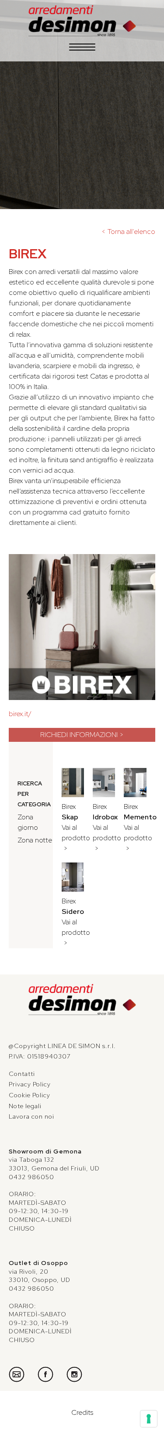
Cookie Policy (29, 1095)
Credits (82, 1412)
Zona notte (34, 840)
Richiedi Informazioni (79, 734)
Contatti (22, 1074)
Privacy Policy (30, 1084)
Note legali (25, 1106)
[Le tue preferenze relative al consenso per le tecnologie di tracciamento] (148, 1418)
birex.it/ (20, 713)
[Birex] (82, 627)
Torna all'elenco (131, 231)
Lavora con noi (31, 1116)
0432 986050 (31, 1177)
